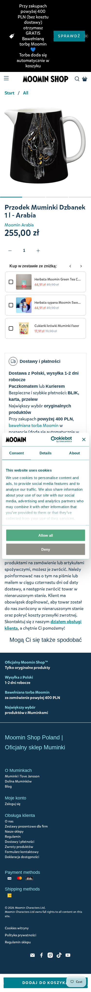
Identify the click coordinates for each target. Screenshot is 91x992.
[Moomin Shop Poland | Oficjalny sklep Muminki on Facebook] (41, 956)
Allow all (45, 535)
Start (9, 93)
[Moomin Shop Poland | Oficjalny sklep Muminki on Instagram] (50, 956)
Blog (8, 786)
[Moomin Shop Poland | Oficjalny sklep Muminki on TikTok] (59, 956)
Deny (45, 549)
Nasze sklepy (14, 831)
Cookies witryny (17, 928)
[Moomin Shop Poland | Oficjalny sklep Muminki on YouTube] (68, 956)
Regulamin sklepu (18, 942)
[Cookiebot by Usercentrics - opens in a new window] (53, 439)
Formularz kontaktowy (22, 852)
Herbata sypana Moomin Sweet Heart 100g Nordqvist (58, 302)
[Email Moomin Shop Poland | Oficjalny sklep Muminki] (32, 956)
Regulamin (13, 836)
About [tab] (74, 453)
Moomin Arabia (19, 225)
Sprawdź (69, 36)
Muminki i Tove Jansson (22, 776)
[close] (86, 36)
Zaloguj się (12, 804)
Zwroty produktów (19, 847)
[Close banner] (83, 439)
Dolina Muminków (18, 781)
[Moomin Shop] (45, 79)
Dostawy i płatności (19, 841)
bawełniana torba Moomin (33, 425)
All (25, 93)
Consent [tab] (16, 453)
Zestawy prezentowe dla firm (26, 826)
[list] (45, 153)
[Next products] (81, 266)
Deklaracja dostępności (22, 857)
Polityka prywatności (20, 935)
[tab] (11, 197)
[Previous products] (70, 266)
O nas (9, 821)
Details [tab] (45, 453)
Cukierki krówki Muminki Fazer (56, 326)
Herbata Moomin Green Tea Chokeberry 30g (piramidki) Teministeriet (58, 279)
